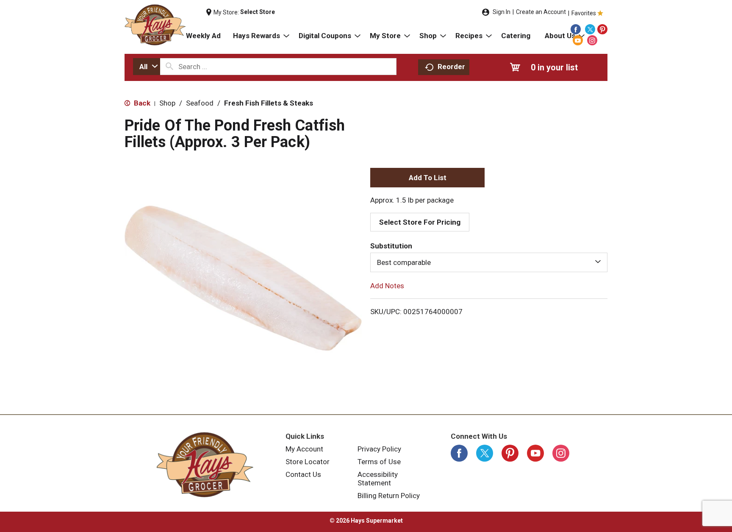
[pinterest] (602, 29)
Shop (167, 103)
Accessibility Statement (378, 478)
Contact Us (303, 474)
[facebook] (576, 29)
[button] (427, 177)
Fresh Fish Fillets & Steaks (268, 103)
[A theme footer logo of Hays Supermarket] (205, 464)
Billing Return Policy (389, 495)
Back (141, 103)
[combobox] (146, 66)
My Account (304, 449)
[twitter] (590, 29)
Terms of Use (379, 461)
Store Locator (308, 461)
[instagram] (592, 40)
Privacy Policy (379, 449)
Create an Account (541, 11)
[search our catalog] (169, 66)
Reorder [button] (451, 66)
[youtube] (578, 40)
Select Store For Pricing (419, 222)
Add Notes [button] (387, 285)
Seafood (200, 103)
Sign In (501, 11)
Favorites (583, 13)
